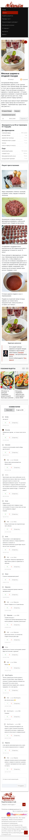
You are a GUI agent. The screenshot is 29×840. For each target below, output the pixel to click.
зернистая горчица (8, 138)
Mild (8, 460)
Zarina (6, 475)
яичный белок (6, 135)
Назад (4, 9)
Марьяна (16, 602)
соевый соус (6, 153)
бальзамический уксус (9, 156)
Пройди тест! (6, 19)
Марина (16, 758)
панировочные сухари (8, 140)
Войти (4, 34)
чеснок (4, 143)
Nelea (6, 647)
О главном (5, 28)
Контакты (5, 31)
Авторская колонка (8, 25)
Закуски (17, 111)
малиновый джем (7, 151)
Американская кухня (8, 115)
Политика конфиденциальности (11, 809)
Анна (15, 521)
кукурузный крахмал (8, 158)
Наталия (16, 460)
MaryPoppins (17, 697)
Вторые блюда (6, 111)
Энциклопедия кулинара (9, 22)
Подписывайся (19, 814)
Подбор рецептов (7, 16)
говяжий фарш (6, 133)
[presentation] (23, 368)
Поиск (5, 12)
